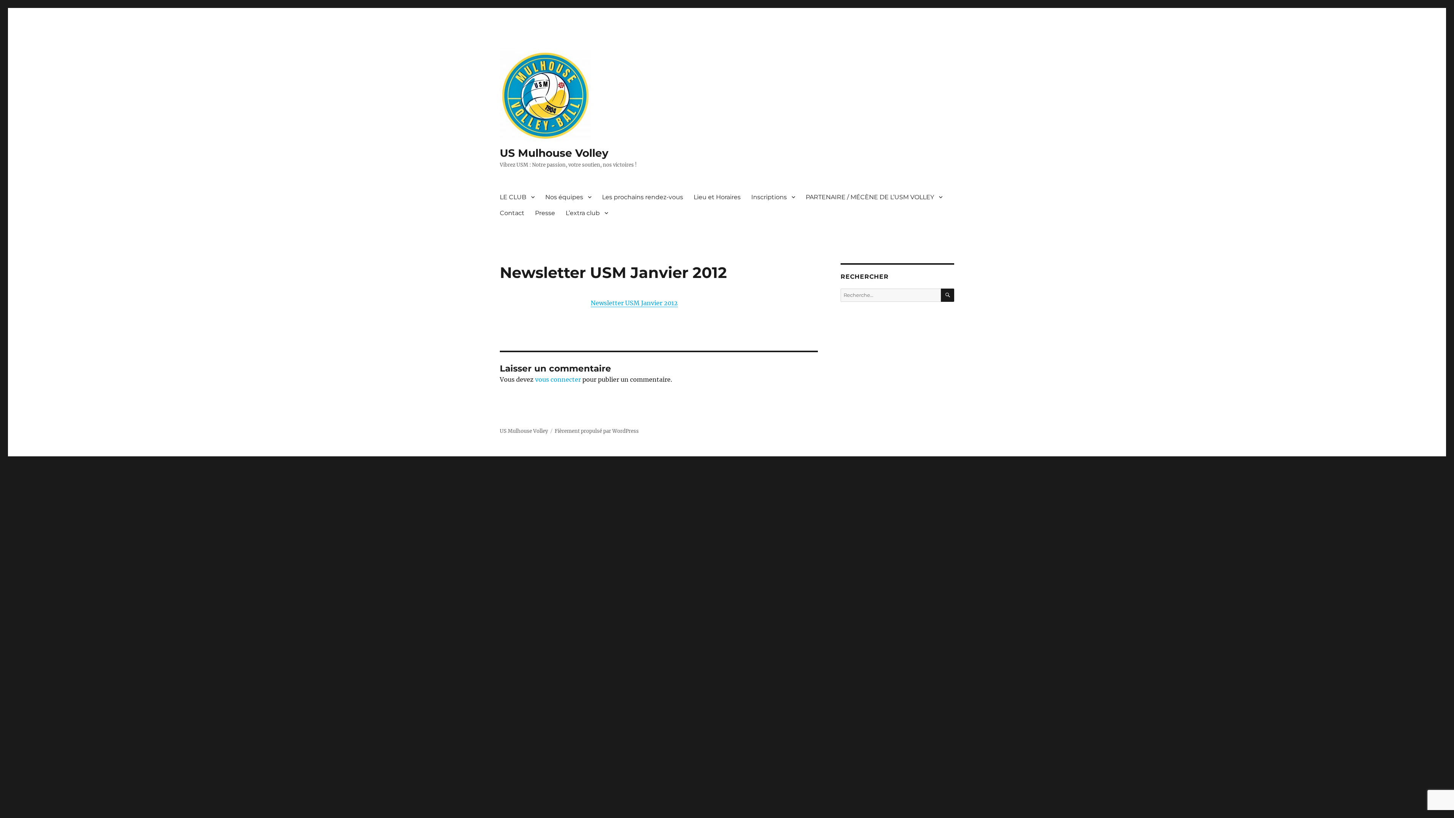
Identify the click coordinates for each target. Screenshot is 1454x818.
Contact (512, 213)
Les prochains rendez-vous (642, 197)
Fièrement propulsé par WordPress (597, 431)
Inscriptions (769, 197)
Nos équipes (564, 197)
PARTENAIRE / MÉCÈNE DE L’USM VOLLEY (870, 197)
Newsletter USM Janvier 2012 (634, 303)
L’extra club (583, 213)
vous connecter (558, 379)
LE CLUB (513, 197)
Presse (545, 213)
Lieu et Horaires (717, 197)
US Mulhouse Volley (554, 153)
